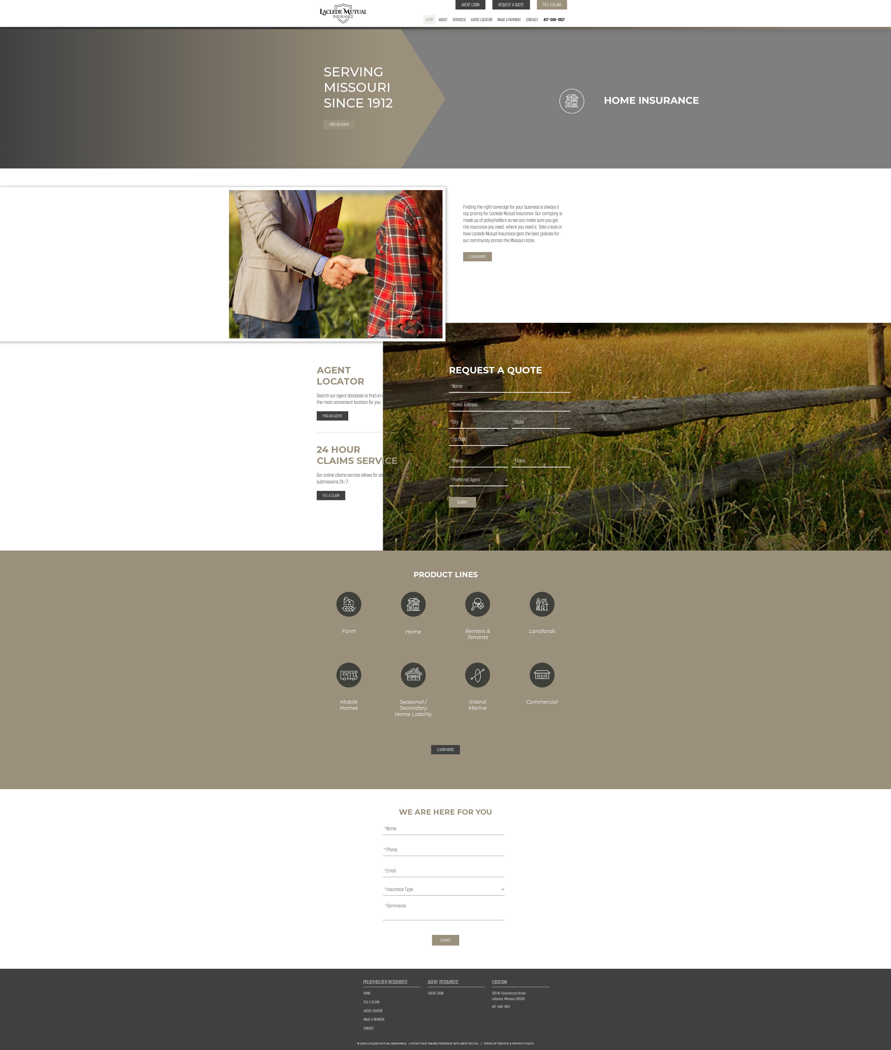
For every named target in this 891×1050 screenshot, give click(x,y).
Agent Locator (481, 20)
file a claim (331, 495)
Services (459, 20)
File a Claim (552, 5)
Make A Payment (509, 20)
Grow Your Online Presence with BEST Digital (444, 1043)
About (443, 20)
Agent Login (470, 5)
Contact (532, 20)
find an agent (332, 416)
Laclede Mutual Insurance (387, 1043)
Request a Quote (511, 5)
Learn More (477, 256)
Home (429, 20)
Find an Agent (339, 124)
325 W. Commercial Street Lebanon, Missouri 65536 (509, 996)
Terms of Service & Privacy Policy (509, 1043)
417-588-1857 (554, 20)
